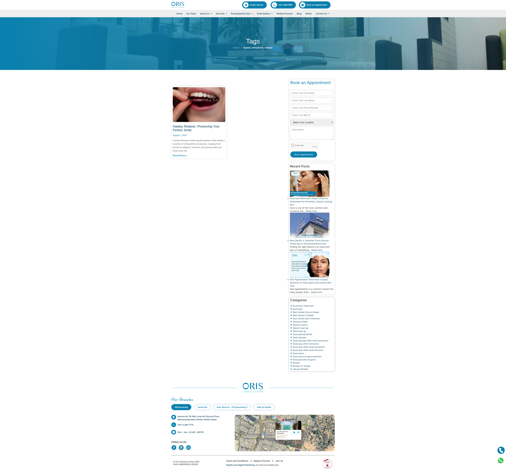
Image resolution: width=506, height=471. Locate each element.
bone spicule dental (302, 334)
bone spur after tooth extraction (309, 347)
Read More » (180, 155)
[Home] (177, 5)
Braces (296, 362)
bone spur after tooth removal (308, 350)
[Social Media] (174, 447)
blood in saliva (300, 324)
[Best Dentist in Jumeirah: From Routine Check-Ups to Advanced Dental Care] (312, 226)
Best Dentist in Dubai (303, 315)
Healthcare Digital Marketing (240, 465)
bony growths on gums (304, 359)
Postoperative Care (240, 13)
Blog (299, 13)
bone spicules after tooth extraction (310, 340)
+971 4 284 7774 (185, 424)
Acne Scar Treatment (303, 306)
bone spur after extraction (306, 343)
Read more (311, 211)
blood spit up (299, 331)
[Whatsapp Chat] (501, 460)
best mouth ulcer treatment (306, 318)
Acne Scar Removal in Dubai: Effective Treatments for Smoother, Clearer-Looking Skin (311, 201)
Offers (308, 13)
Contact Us (321, 13)
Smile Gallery (263, 13)
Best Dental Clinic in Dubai (306, 312)
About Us (205, 13)
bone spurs (298, 353)
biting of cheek (300, 321)
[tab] (181, 407)
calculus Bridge (300, 369)
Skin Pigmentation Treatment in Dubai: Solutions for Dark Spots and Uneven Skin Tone (310, 282)
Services (220, 13)
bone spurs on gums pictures (307, 356)
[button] (206, 13)
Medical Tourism (284, 13)
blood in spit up (300, 328)
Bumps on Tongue (302, 366)
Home (179, 13)
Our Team (191, 13)
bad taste (298, 309)
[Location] (285, 433)
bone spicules (299, 337)
